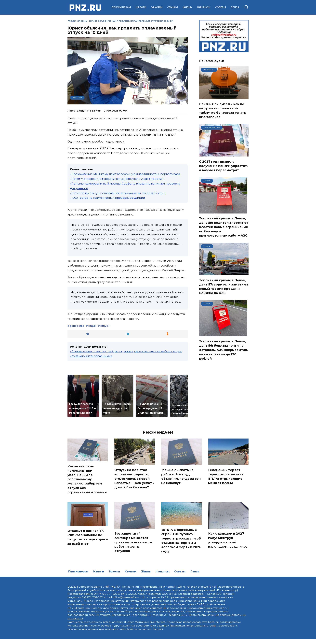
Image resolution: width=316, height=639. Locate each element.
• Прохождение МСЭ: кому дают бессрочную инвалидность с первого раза (125, 174)
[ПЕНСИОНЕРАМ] (224, 154)
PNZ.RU (71, 21)
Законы (156, 7)
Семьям (172, 7)
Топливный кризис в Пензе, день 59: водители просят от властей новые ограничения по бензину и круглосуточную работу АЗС (223, 227)
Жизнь (187, 7)
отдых (92, 325)
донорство (77, 325)
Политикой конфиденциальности (193, 625)
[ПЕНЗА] (223, 211)
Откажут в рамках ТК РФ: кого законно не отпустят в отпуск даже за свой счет (87, 537)
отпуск (104, 325)
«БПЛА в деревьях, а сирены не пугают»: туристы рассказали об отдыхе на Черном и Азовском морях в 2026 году (181, 540)
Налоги (141, 7)
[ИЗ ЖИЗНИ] (224, 97)
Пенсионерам (121, 7)
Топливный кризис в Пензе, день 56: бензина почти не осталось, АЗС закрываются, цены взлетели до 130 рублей (223, 349)
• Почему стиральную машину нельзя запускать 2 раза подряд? (117, 178)
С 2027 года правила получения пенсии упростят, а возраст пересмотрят (223, 165)
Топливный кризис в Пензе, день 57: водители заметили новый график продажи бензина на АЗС (223, 286)
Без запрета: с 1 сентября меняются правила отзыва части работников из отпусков (133, 542)
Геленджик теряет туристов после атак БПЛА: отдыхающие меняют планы (225, 476)
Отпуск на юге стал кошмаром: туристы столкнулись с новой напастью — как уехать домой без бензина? (134, 478)
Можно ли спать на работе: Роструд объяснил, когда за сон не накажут (181, 476)
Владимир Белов (89, 110)
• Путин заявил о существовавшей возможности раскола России (117, 193)
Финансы (203, 7)
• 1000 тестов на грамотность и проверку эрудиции (107, 197)
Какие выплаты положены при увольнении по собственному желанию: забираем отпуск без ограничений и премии (87, 479)
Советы (220, 7)
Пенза (235, 7)
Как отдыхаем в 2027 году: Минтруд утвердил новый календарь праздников (228, 540)
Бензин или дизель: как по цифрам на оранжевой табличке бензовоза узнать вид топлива (222, 110)
